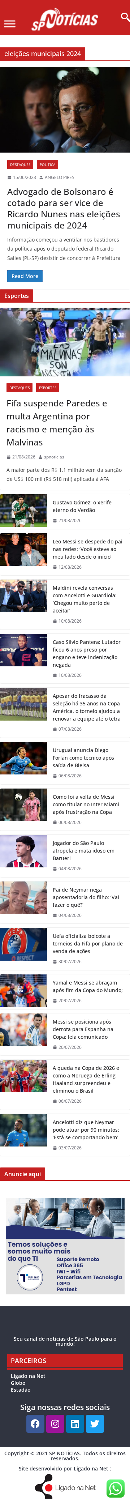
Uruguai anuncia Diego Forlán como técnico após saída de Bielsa (83, 758)
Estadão (21, 1389)
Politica (47, 164)
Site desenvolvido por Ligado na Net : (65, 1468)
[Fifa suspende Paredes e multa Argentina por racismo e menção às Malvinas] (65, 342)
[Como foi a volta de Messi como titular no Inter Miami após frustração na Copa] (23, 810)
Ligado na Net (28, 1375)
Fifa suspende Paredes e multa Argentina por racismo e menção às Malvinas (56, 422)
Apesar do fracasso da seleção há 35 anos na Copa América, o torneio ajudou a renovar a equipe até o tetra (87, 707)
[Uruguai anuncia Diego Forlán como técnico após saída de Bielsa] (23, 763)
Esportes (47, 387)
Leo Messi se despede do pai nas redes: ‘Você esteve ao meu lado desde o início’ (87, 549)
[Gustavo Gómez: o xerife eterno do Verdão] (23, 511)
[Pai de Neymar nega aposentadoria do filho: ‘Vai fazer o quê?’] (23, 902)
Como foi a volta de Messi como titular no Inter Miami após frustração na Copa (86, 804)
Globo (18, 1382)
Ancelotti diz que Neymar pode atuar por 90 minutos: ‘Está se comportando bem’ (86, 1130)
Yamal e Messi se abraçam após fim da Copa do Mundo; (88, 986)
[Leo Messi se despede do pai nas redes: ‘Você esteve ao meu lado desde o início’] (23, 554)
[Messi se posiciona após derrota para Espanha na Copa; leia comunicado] (23, 1034)
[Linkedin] (75, 1424)
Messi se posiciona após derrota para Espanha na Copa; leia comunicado (83, 1029)
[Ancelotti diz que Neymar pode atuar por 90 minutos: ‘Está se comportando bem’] (23, 1135)
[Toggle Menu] (10, 23)
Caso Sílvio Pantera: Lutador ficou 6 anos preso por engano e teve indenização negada (87, 653)
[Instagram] (55, 1424)
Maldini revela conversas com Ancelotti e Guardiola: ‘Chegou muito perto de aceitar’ (85, 599)
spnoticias (54, 457)
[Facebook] (35, 1424)
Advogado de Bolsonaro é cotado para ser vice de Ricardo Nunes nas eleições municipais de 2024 (63, 208)
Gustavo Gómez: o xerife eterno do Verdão (82, 506)
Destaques (20, 164)
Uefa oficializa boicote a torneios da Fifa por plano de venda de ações (88, 943)
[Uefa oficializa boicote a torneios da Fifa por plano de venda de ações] (23, 949)
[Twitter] (95, 1424)
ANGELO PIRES (59, 177)
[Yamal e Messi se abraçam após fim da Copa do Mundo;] (23, 991)
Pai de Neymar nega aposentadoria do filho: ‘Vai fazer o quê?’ (86, 897)
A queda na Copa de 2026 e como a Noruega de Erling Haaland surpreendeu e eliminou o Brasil (86, 1079)
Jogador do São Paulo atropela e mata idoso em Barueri (83, 851)
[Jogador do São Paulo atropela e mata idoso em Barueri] (23, 856)
